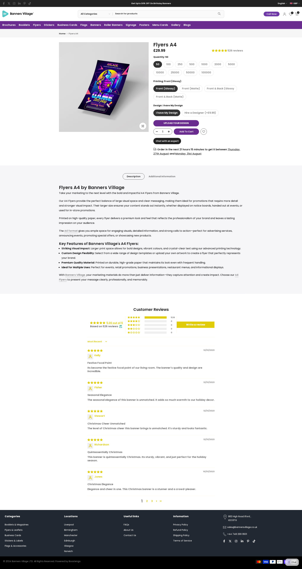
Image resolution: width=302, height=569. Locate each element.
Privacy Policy (180, 524)
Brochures (9, 25)
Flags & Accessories (15, 545)
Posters (144, 25)
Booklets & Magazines (16, 524)
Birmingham (71, 530)
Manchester (70, 535)
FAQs (126, 524)
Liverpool (69, 524)
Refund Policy (180, 530)
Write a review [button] (195, 324)
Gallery (175, 25)
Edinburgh (69, 540)
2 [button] (147, 501)
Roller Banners (113, 25)
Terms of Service (182, 540)
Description (133, 176)
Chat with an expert (167, 141)
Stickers (49, 25)
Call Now (271, 14)
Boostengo (75, 561)
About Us (128, 530)
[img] (95, 350)
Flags (83, 25)
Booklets (24, 25)
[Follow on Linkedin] (19, 3)
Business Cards (67, 25)
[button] (220, 50)
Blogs (187, 25)
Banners (95, 25)
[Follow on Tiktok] (29, 3)
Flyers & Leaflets (13, 530)
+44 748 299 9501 (237, 534)
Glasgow (68, 545)
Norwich (68, 551)
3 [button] (152, 501)
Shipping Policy (181, 535)
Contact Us (130, 535)
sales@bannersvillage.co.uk (242, 527)
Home (62, 34)
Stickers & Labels (14, 540)
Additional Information (162, 176)
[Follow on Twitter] (9, 3)
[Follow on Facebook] (3, 3)
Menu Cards (160, 25)
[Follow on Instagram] (14, 3)
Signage (131, 25)
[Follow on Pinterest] (24, 3)
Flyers (37, 25)
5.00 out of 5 (114, 323)
